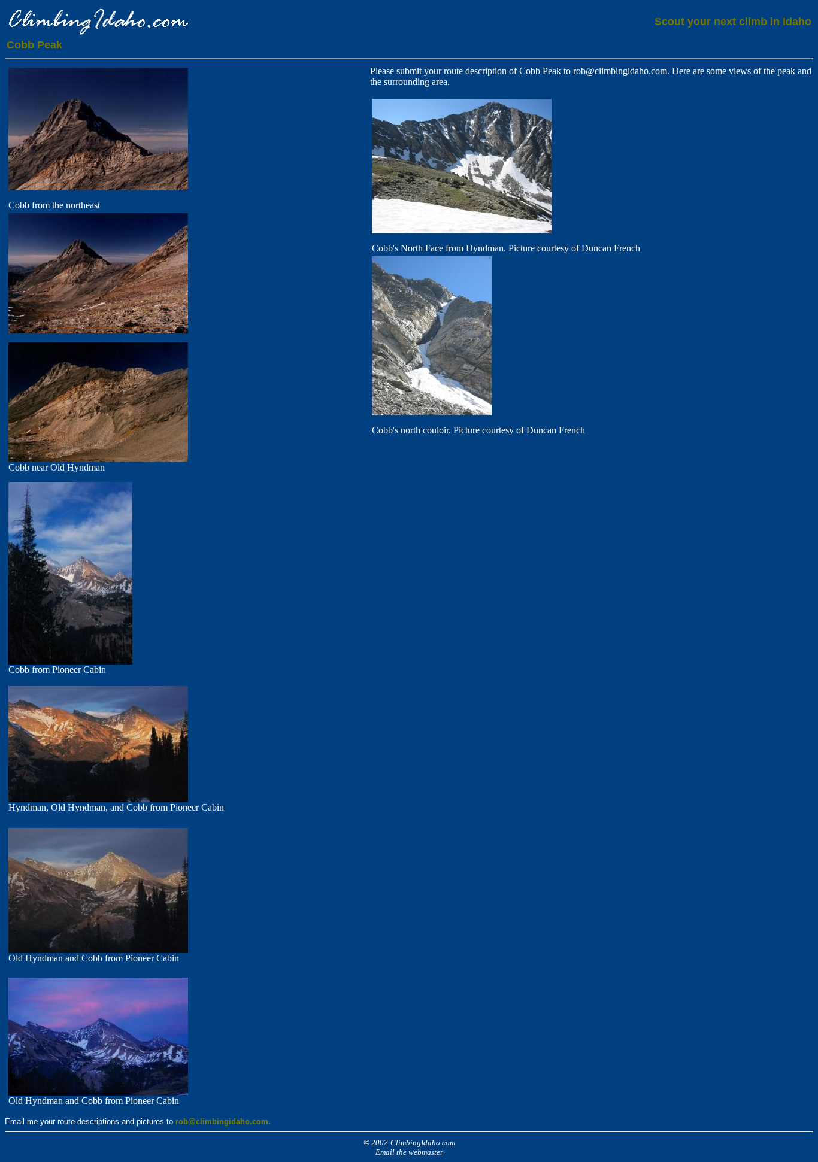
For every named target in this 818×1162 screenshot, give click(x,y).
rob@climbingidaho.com (620, 71)
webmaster (425, 1152)
